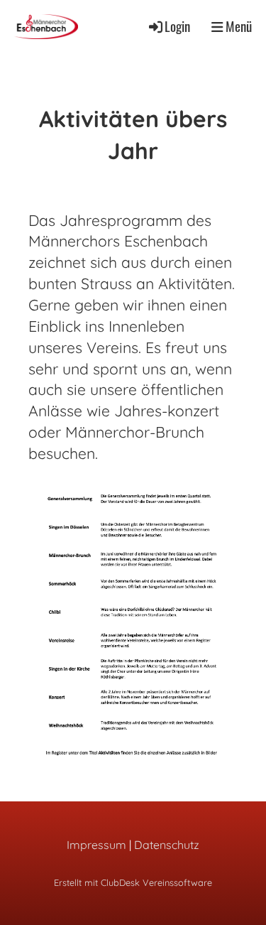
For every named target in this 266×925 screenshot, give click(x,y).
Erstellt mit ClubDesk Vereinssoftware (133, 882)
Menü (237, 26)
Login (177, 26)
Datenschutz (166, 845)
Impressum (96, 845)
